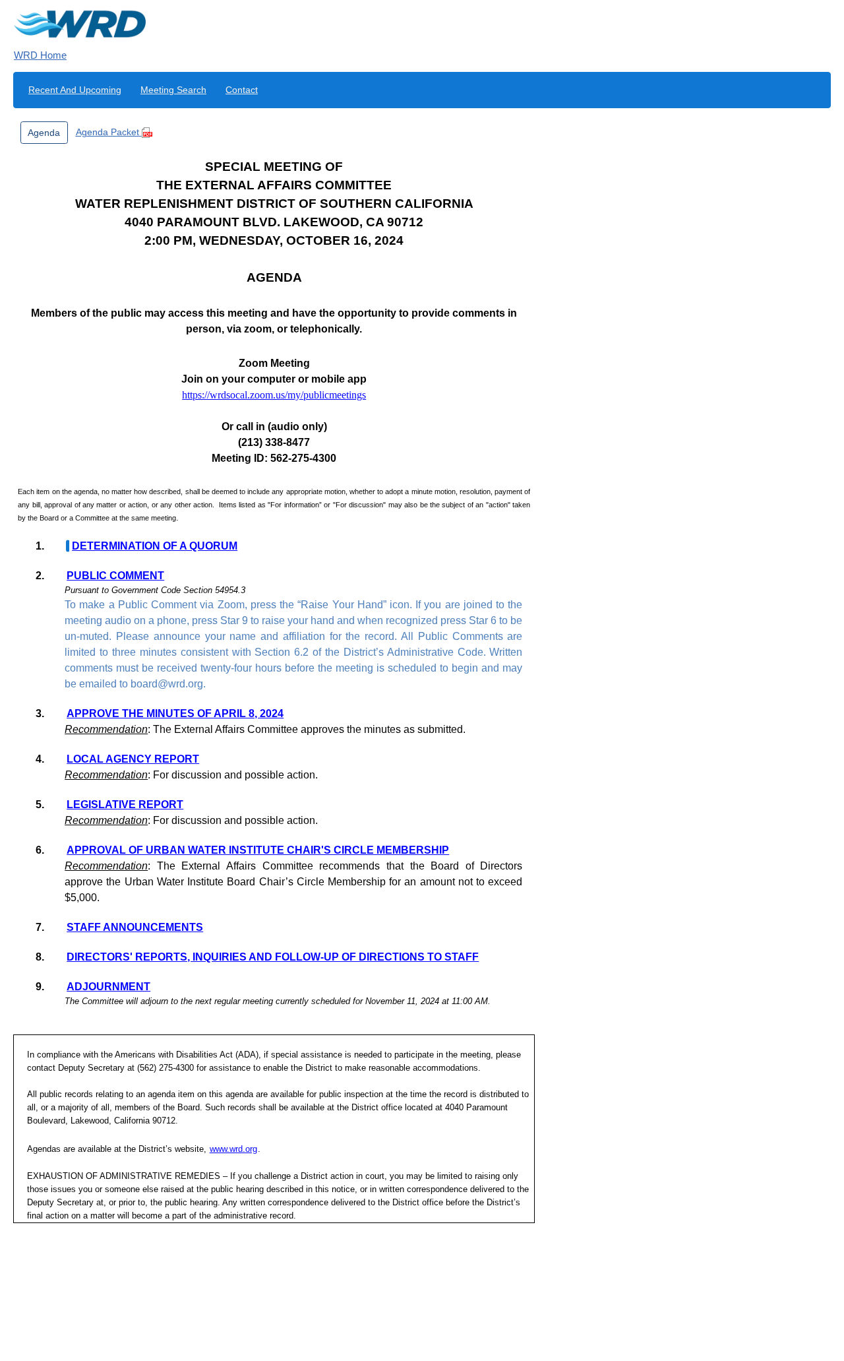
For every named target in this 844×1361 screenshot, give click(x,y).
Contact (242, 89)
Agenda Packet (109, 132)
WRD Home (40, 55)
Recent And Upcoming (74, 89)
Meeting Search (173, 89)
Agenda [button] (44, 132)
